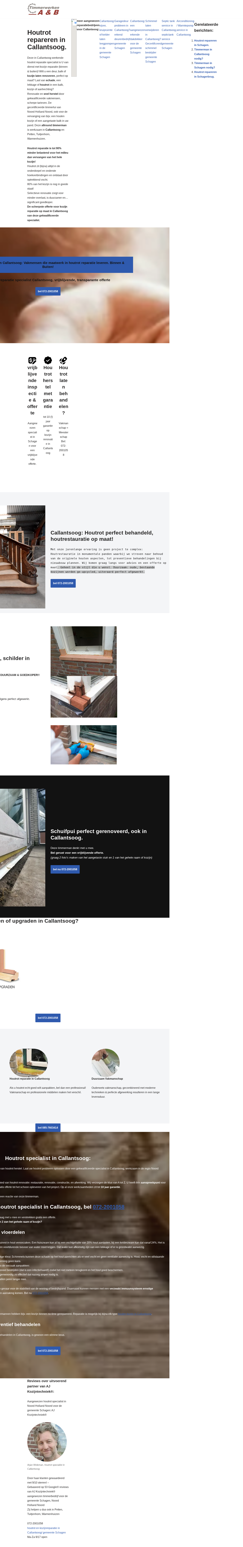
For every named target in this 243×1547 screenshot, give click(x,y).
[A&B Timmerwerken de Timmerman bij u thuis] (43, 9)
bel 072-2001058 (48, 291)
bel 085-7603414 (48, 1127)
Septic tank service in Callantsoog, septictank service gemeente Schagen (169, 34)
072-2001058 (108, 1207)
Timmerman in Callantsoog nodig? (203, 54)
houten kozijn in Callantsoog (134, 1314)
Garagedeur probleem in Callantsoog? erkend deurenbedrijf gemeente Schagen (122, 34)
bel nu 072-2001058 (65, 869)
